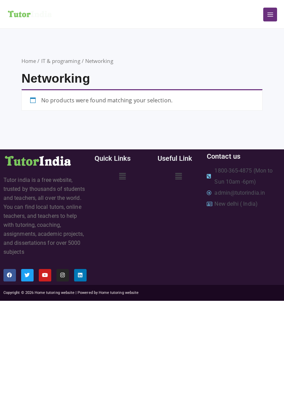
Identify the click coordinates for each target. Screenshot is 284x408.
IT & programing (60, 60)
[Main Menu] (270, 14)
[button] (122, 176)
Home (28, 60)
